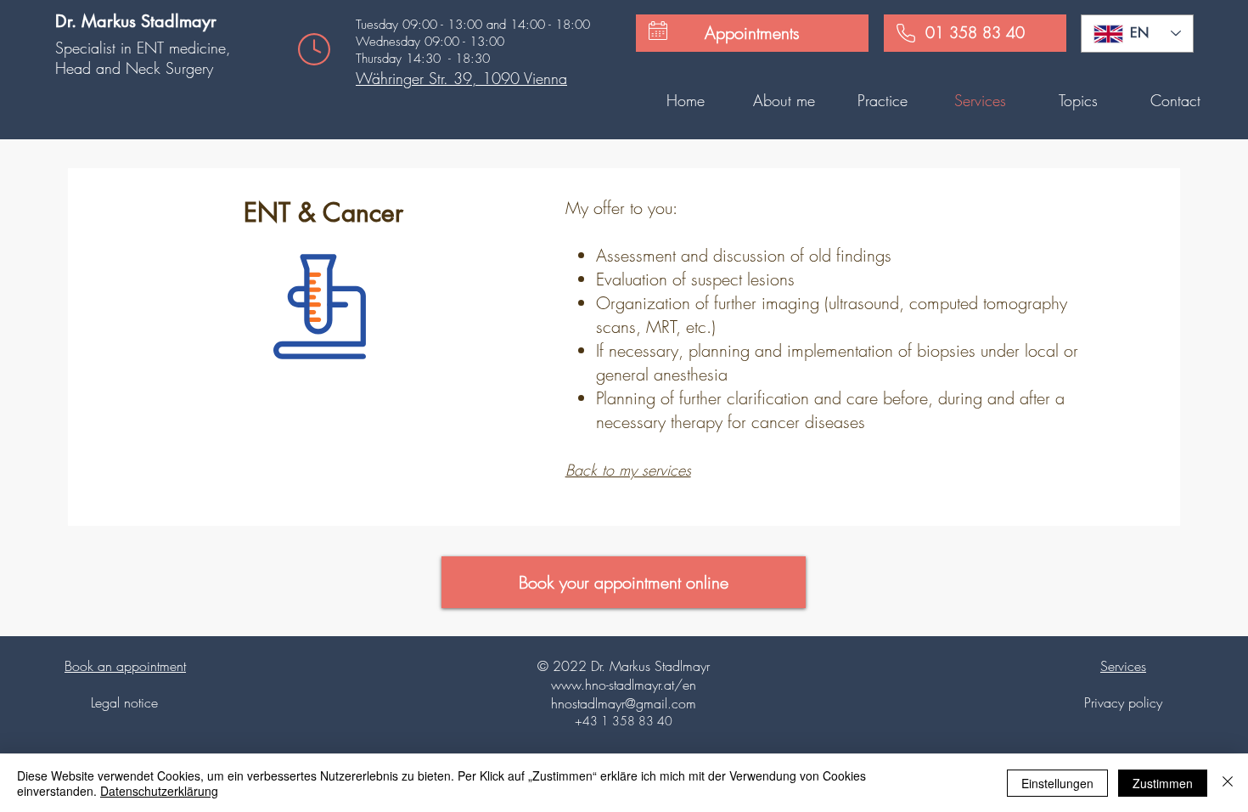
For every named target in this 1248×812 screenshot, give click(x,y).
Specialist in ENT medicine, (143, 47)
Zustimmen (1163, 783)
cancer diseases (808, 421)
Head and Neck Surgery (134, 68)
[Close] (1227, 783)
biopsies (946, 350)
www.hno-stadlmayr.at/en (623, 684)
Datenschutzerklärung (159, 790)
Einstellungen (1057, 783)
